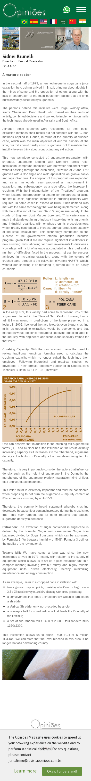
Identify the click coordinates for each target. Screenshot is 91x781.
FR (53, 21)
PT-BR (24, 21)
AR (63, 21)
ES (34, 21)
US (43, 21)
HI (82, 21)
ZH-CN (72, 21)
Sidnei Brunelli (17, 56)
